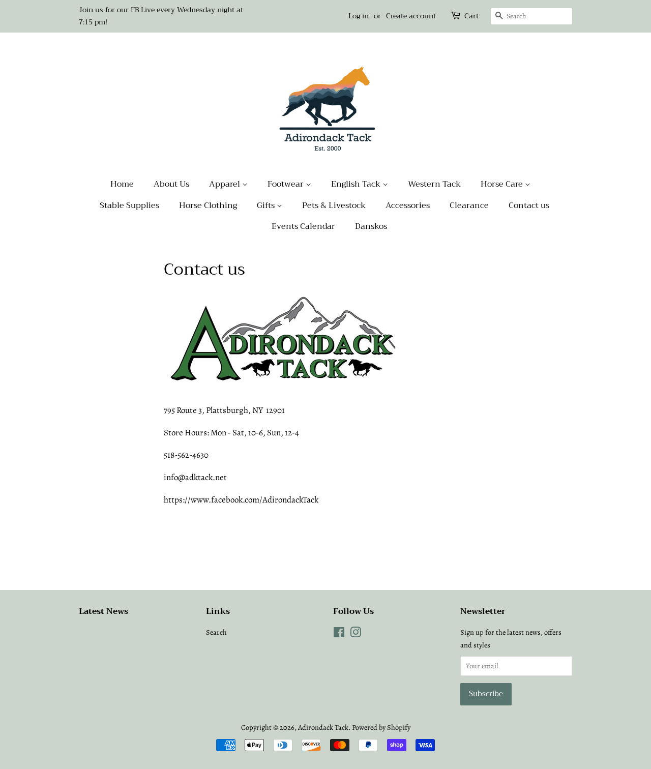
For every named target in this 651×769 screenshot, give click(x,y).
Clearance (469, 205)
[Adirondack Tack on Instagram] (355, 634)
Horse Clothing (208, 205)
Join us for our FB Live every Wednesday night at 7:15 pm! (161, 16)
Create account (411, 16)
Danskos (371, 226)
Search (216, 632)
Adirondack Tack (323, 727)
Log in (358, 16)
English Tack (356, 184)
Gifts (267, 205)
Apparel (225, 184)
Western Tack (434, 184)
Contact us (529, 205)
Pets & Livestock (334, 205)
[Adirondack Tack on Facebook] (339, 634)
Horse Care (503, 184)
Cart (471, 16)
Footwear (287, 184)
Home (122, 184)
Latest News (103, 611)
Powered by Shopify (381, 727)
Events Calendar (303, 226)
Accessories (408, 205)
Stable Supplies (129, 205)
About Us (171, 184)
